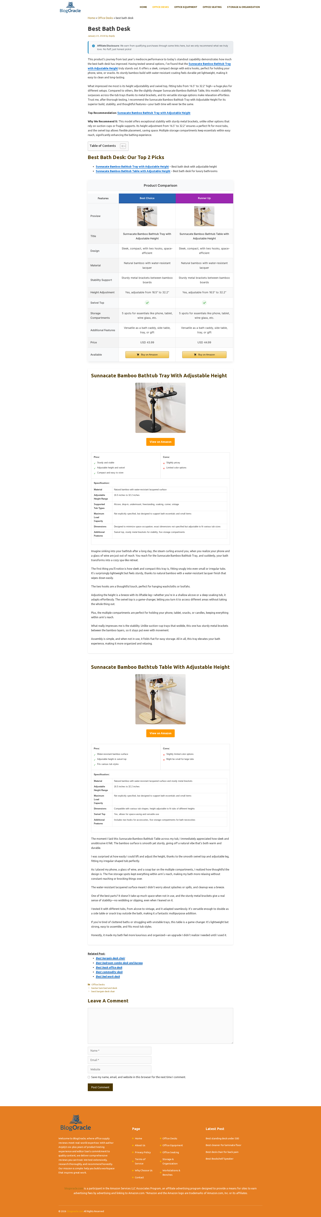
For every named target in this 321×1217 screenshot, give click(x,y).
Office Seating (212, 7)
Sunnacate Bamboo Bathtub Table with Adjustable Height (133, 171)
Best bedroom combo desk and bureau (119, 962)
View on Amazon (160, 441)
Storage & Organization (243, 7)
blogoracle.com (74, 1188)
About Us (140, 1145)
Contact (139, 1177)
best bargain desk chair (103, 991)
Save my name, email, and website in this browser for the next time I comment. (138, 1077)
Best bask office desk (109, 967)
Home (143, 7)
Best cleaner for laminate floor (223, 1145)
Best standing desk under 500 (222, 1138)
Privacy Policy (143, 1152)
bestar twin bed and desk (104, 988)
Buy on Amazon (149, 354)
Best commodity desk (109, 971)
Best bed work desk (108, 976)
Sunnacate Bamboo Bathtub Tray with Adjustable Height (153, 112)
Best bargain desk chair (110, 958)
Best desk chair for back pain (222, 1152)
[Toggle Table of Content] (121, 146)
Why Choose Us (143, 1170)
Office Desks (160, 7)
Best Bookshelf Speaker (219, 1158)
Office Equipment (185, 7)
